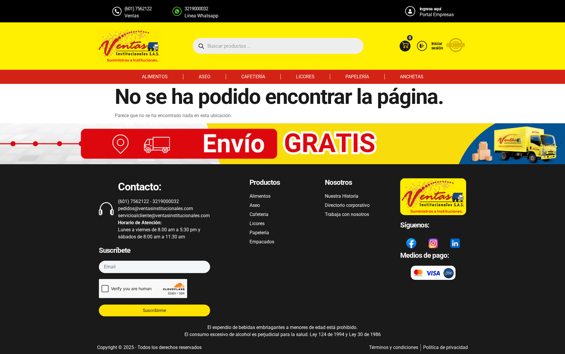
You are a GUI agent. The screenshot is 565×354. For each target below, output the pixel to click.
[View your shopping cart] (405, 46)
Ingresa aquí (430, 8)
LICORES (305, 76)
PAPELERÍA (357, 76)
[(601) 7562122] (117, 11)
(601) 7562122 (138, 8)
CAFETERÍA (253, 76)
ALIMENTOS (155, 76)
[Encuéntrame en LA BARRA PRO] (456, 51)
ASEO (204, 76)
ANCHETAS (411, 76)
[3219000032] (177, 11)
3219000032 (196, 8)
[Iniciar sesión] (422, 46)
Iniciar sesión (437, 45)
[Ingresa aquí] (410, 11)
